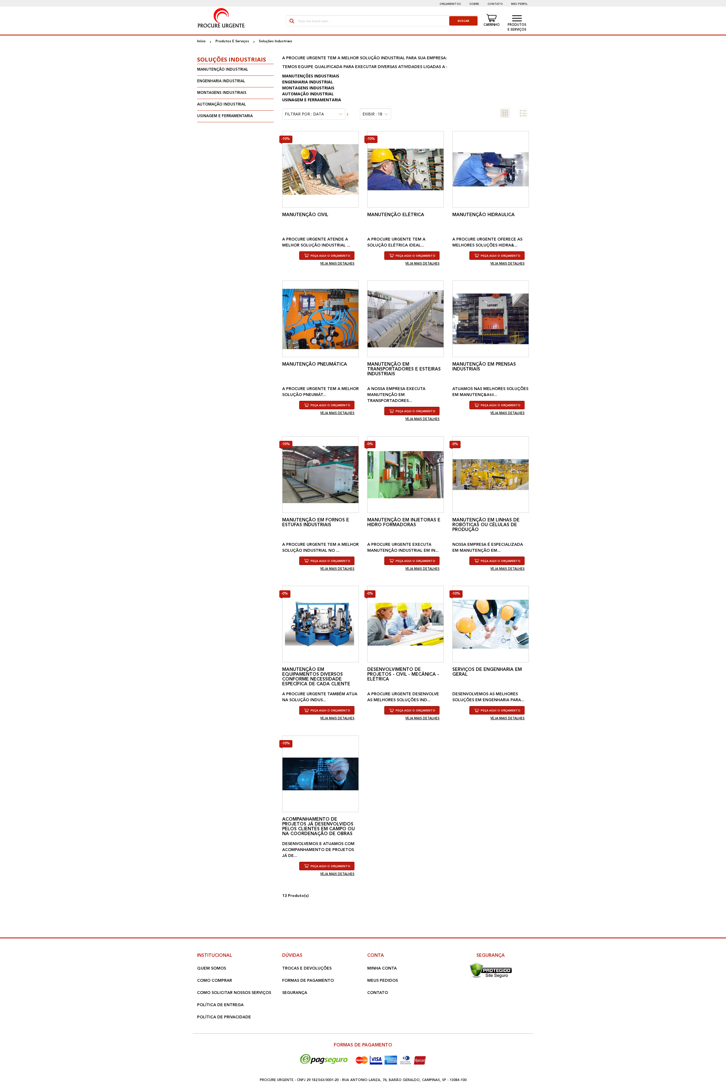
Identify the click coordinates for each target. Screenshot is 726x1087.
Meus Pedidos (382, 981)
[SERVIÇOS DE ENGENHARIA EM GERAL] (491, 624)
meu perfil (519, 4)
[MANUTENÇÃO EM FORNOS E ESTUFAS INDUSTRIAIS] (320, 475)
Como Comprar (214, 981)
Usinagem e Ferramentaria (225, 116)
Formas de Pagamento (308, 981)
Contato (377, 993)
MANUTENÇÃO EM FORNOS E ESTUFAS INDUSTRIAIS (315, 522)
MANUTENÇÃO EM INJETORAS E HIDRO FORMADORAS (403, 522)
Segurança (294, 993)
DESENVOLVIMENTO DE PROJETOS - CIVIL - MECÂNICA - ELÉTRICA (403, 674)
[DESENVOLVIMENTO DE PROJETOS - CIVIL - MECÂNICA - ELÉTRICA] (406, 624)
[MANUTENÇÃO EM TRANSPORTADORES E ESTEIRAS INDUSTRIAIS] (406, 319)
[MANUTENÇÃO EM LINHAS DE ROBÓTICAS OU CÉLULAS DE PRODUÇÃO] (491, 475)
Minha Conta (382, 968)
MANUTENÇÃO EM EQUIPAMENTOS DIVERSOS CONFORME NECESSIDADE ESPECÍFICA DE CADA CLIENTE (316, 676)
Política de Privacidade (224, 1017)
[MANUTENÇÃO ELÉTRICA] (406, 169)
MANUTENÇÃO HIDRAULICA (483, 215)
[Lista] (523, 113)
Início (201, 41)
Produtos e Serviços (517, 27)
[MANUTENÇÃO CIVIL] (320, 169)
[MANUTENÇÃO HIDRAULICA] (491, 169)
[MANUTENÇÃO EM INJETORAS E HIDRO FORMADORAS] (406, 475)
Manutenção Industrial (222, 69)
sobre (474, 4)
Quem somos (211, 968)
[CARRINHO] (492, 18)
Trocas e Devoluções (307, 968)
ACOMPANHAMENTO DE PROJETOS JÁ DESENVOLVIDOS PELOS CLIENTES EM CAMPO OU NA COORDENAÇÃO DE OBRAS (318, 826)
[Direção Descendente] (348, 114)
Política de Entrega (220, 1005)
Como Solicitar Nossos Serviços (234, 993)
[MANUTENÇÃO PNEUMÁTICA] (320, 319)
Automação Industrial (221, 104)
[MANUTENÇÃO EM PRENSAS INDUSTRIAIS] (491, 319)
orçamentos (450, 4)
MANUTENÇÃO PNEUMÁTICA (314, 364)
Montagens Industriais (221, 93)
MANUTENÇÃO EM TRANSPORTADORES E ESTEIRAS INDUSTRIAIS (404, 369)
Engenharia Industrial (221, 81)
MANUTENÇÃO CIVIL (305, 215)
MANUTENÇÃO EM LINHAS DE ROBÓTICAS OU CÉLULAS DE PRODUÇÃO (486, 525)
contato (495, 4)
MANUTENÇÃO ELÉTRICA (395, 215)
